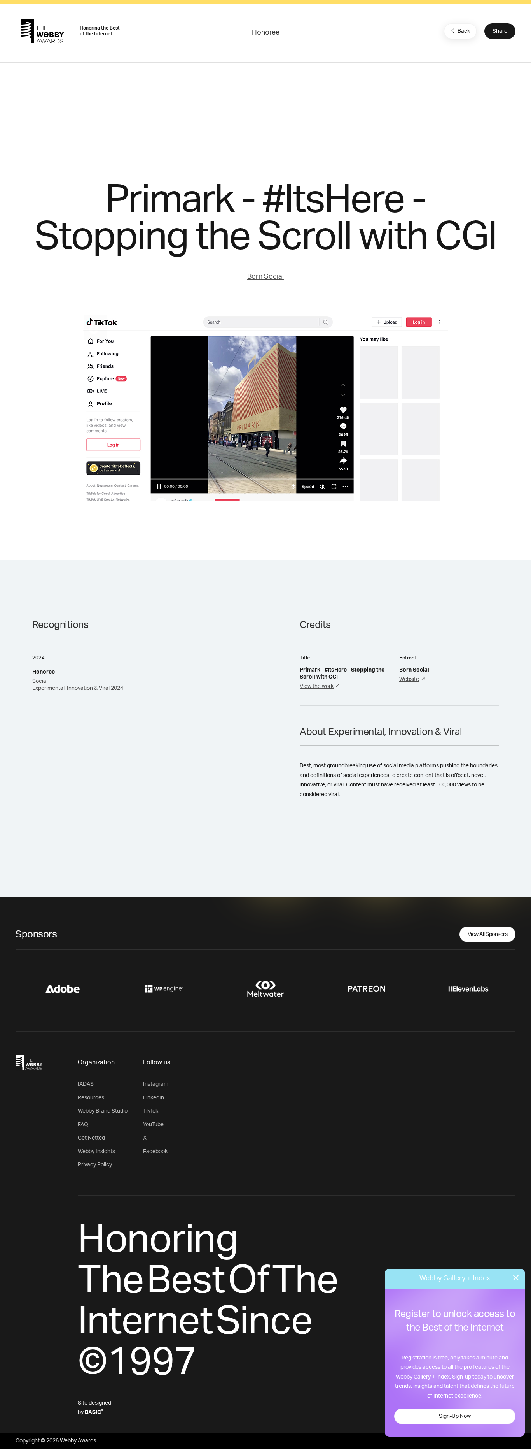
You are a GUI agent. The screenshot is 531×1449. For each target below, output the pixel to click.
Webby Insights (96, 1151)
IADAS (86, 1084)
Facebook (155, 1151)
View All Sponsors (488, 934)
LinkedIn (153, 1098)
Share (500, 31)
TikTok (150, 1111)
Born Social (265, 276)
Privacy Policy (95, 1165)
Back (464, 31)
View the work (317, 686)
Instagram (155, 1084)
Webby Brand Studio (103, 1111)
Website (409, 679)
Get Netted (91, 1138)
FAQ (83, 1124)
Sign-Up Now (455, 1416)
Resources (91, 1098)
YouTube (153, 1124)
